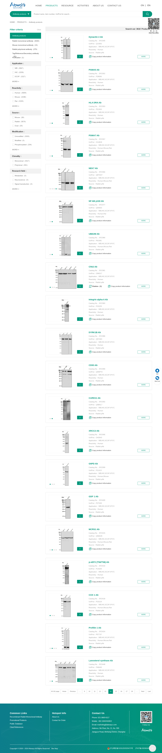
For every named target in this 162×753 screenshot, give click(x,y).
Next (142, 691)
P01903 (99, 109)
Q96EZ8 (99, 536)
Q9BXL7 (99, 405)
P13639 (99, 569)
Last (149, 691)
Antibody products (19, 36)
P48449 (99, 667)
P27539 (99, 503)
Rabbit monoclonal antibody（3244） (26, 41)
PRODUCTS (52, 5)
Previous (73, 691)
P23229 (99, 306)
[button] (50, 57)
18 (132, 691)
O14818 (99, 142)
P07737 (99, 634)
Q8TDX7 (99, 175)
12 (100, 691)
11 (94, 691)
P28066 (99, 76)
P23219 (99, 602)
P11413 (99, 470)
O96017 (99, 273)
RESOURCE (67, 5)
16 (121, 691)
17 (126, 691)
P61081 (99, 241)
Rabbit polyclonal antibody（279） (25, 49)
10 (89, 691)
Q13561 (99, 44)
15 (116, 691)
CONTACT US (114, 5)
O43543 (99, 437)
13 (105, 691)
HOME (38, 5)
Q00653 (99, 208)
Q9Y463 (99, 339)
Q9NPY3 (99, 372)
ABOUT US (98, 5)
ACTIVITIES (83, 5)
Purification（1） (18, 58)
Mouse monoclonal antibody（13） (25, 45)
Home (64, 691)
